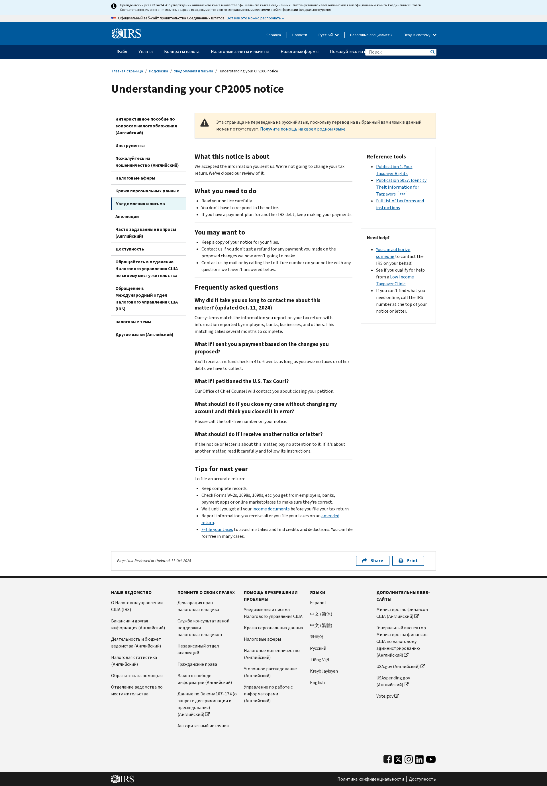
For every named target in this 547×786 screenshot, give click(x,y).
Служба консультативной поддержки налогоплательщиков (203, 628)
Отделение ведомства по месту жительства (137, 690)
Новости (299, 35)
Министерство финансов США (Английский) (402, 612)
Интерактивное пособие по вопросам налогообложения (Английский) (146, 126)
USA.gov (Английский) (398, 666)
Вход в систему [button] (417, 35)
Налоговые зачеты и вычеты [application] (240, 51)
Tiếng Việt (320, 660)
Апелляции (127, 216)
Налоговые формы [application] (300, 51)
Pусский (318, 648)
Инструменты (130, 145)
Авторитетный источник (203, 726)
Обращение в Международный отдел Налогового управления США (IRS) (146, 298)
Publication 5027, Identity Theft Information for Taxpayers (401, 187)
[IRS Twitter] (398, 758)
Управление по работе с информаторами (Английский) (268, 694)
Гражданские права (197, 664)
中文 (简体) (321, 614)
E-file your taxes (217, 529)
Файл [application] (122, 51)
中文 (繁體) (321, 625)
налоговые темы (133, 322)
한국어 (317, 637)
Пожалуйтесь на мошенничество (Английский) (147, 161)
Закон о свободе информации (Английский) (204, 679)
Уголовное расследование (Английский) (270, 672)
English (317, 682)
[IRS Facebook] (387, 758)
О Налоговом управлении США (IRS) (137, 606)
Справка (273, 35)
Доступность (129, 249)
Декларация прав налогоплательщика (198, 606)
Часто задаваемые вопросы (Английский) (145, 232)
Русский (326, 35)
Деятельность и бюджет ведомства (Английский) (136, 642)
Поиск (432, 52)
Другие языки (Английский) (144, 334)
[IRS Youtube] (431, 758)
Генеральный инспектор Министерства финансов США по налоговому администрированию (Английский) (402, 641)
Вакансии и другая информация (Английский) (138, 624)
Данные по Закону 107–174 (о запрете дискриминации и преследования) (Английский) (207, 704)
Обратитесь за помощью (137, 676)
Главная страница (127, 71)
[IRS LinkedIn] (419, 758)
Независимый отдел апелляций (198, 649)
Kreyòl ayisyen (324, 671)
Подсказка (158, 71)
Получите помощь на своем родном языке (303, 129)
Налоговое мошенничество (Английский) (272, 653)
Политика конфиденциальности (370, 779)
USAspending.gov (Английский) (393, 681)
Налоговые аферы (135, 178)
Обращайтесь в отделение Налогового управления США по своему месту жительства (146, 268)
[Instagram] (409, 758)
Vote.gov (384, 696)
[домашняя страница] (126, 31)
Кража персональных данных (147, 191)
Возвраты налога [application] (181, 51)
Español (318, 603)
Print (412, 560)
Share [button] (376, 560)
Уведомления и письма (193, 71)
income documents (271, 509)
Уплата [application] (145, 51)
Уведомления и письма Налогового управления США (273, 612)
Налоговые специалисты (371, 35)
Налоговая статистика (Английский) (134, 660)
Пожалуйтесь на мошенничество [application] (363, 51)
